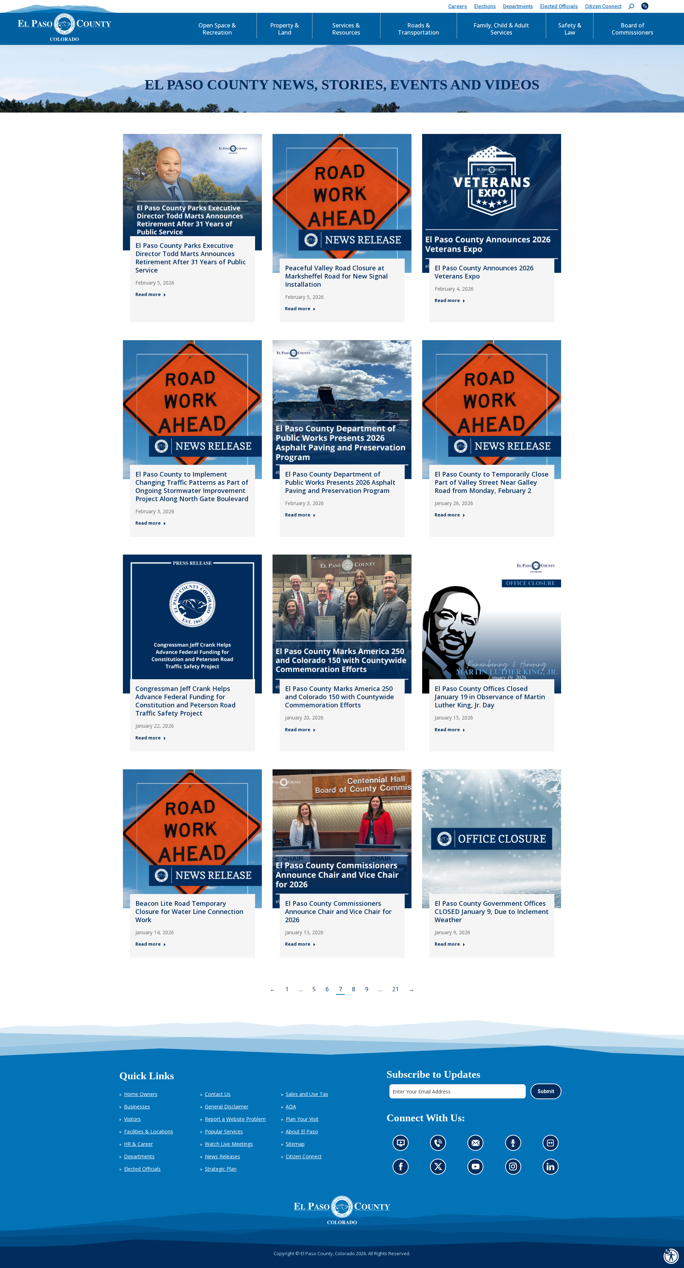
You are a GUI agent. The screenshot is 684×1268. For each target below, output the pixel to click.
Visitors (132, 1119)
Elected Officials (142, 1168)
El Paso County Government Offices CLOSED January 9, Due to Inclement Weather (492, 911)
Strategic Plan (221, 1168)
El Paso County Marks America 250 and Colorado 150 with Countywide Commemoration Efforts (339, 696)
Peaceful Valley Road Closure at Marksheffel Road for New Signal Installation (336, 276)
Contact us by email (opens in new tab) (477, 1145)
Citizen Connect (304, 1156)
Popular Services (224, 1131)
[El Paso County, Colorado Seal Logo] (342, 1210)
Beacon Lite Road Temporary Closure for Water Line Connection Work (189, 911)
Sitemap (295, 1143)
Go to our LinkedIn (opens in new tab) (552, 1169)
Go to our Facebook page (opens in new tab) (402, 1169)
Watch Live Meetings (229, 1143)
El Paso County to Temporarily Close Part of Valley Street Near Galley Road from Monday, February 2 (492, 482)
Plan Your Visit (302, 1119)
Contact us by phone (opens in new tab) (440, 1145)
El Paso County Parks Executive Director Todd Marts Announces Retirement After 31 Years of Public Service (190, 257)
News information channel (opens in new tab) (402, 1145)
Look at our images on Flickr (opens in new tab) (552, 1145)
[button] (631, 6)
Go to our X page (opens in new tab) (440, 1169)
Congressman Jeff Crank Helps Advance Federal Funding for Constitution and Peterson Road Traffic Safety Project (185, 700)
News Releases (222, 1156)
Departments (139, 1156)
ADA (291, 1106)
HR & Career (138, 1143)
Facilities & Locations (148, 1131)
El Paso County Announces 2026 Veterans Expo (484, 272)
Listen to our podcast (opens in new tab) (515, 1145)
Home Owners (140, 1094)
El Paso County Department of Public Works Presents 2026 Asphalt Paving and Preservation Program (340, 482)
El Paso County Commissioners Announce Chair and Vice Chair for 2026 (338, 911)
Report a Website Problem (235, 1119)
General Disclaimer (226, 1106)
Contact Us (217, 1094)
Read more (148, 294)
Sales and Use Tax (307, 1094)
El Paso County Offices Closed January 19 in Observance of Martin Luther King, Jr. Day (490, 696)
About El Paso (302, 1131)
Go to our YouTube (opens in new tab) (477, 1169)
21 (395, 989)
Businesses (137, 1106)
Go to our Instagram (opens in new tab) (515, 1169)
